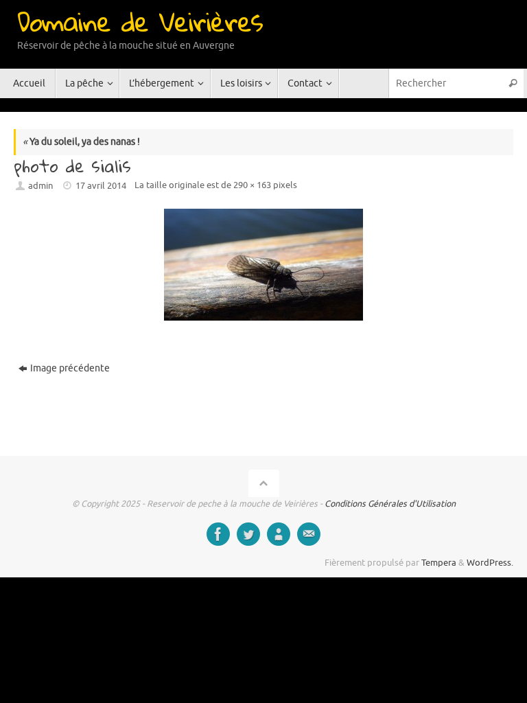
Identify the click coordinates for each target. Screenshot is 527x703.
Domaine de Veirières (140, 21)
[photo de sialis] (263, 265)
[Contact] (308, 534)
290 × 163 (252, 185)
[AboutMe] (278, 534)
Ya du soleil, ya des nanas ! (81, 142)
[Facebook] (218, 534)
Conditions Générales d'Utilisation (390, 503)
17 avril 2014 (100, 186)
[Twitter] (248, 534)
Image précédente (70, 368)
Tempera (438, 562)
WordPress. (490, 562)
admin (40, 186)
